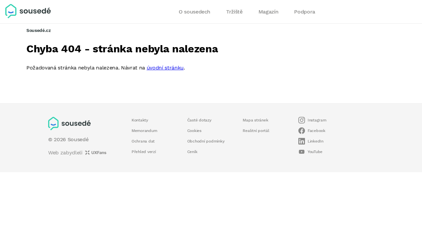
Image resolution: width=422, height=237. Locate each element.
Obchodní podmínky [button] (206, 141)
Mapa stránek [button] (255, 120)
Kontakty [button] (140, 120)
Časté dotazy (199, 120)
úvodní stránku (165, 68)
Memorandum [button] (144, 130)
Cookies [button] (194, 130)
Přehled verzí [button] (144, 151)
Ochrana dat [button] (143, 141)
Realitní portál (256, 130)
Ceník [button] (192, 151)
